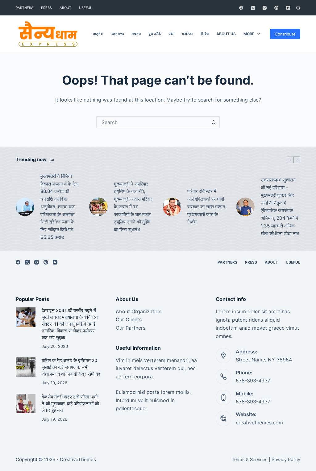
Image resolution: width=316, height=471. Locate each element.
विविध (205, 33)
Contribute (285, 33)
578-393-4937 (253, 380)
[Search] (298, 8)
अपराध (136, 33)
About (65, 8)
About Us (226, 33)
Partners (24, 8)
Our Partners (130, 328)
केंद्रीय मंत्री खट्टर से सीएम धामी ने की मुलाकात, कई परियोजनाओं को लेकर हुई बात (70, 403)
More (248, 33)
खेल (171, 33)
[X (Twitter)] (253, 8)
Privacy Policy (286, 459)
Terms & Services (250, 459)
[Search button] (213, 122)
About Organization (138, 311)
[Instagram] (265, 8)
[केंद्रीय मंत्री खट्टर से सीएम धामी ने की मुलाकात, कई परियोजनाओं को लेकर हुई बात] (25, 403)
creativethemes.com (259, 422)
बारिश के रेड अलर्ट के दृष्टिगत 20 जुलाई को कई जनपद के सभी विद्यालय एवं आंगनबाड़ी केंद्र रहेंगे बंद (71, 367)
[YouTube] (288, 8)
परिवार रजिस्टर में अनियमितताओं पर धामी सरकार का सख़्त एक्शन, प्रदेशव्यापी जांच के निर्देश (207, 206)
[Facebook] (241, 8)
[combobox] (152, 122)
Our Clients (129, 319)
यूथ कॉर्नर (154, 33)
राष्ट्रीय (98, 33)
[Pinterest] (276, 8)
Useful (85, 8)
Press (46, 8)
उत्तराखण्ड (117, 33)
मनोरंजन (187, 33)
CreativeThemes (78, 459)
